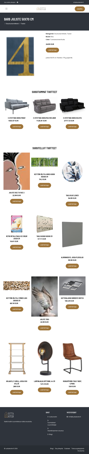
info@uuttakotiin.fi (78, 2)
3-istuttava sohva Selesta (72, 118)
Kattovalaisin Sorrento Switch (72, 298)
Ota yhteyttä (59, 448)
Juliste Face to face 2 (17, 192)
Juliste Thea (44, 319)
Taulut (23, 24)
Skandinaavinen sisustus (56, 431)
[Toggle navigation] (6, 8)
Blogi (50, 434)
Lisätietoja (52, 50)
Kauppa (79, 9)
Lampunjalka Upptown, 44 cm (44, 381)
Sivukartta (81, 451)
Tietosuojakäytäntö (77, 448)
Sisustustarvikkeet (12, 24)
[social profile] (17, 2)
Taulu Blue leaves (72, 195)
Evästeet (67, 448)
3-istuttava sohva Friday (16, 118)
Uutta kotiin (53, 417)
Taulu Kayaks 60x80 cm (44, 236)
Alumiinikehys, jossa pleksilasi (72, 257)
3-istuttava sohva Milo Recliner (44, 118)
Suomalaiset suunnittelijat (52, 424)
